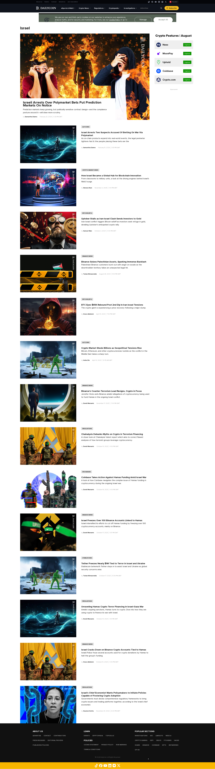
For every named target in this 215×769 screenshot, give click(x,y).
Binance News (87, 256)
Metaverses (173, 745)
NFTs (164, 745)
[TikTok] (149, 2)
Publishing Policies (41, 745)
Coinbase (155, 745)
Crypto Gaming (141, 740)
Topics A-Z (110, 736)
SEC (151, 736)
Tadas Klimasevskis (90, 274)
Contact (54, 2)
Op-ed (137, 750)
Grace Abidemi (88, 314)
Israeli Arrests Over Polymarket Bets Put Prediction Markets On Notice (62, 104)
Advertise (62, 2)
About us (39, 2)
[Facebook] (152, 2)
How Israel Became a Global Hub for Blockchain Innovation (111, 175)
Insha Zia (86, 360)
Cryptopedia (97, 736)
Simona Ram (87, 188)
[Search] (161, 8)
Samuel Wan (87, 231)
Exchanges (86, 472)
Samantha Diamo (31, 117)
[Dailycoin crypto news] (46, 8)
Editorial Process (55, 740)
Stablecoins (87, 558)
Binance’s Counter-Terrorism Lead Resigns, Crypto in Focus (111, 391)
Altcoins (85, 127)
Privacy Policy (107, 745)
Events (47, 2)
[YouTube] (156, 2)
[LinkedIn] (159, 2)
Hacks (176, 740)
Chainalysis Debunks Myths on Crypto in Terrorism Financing (112, 434)
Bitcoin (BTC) (87, 213)
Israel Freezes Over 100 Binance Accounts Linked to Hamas (111, 520)
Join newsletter (73, 2)
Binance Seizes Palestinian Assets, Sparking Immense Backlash (113, 261)
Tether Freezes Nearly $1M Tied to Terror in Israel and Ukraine (113, 563)
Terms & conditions (92, 749)
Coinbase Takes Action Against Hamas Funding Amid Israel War (113, 477)
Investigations (141, 736)
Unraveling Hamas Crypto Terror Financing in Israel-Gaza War (112, 606)
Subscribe (173, 8)
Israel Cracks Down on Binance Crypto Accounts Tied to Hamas (114, 649)
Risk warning (121, 745)
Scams (137, 745)
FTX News (167, 740)
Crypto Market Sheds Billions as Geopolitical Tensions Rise (111, 348)
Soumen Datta (88, 711)
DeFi (151, 740)
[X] (166, 2)
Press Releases (39, 740)
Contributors (60, 736)
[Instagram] (162, 2)
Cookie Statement (91, 745)
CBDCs (158, 740)
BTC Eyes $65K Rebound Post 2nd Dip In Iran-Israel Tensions (112, 305)
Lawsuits (159, 736)
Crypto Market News (90, 170)
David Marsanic (88, 403)
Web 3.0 (168, 736)
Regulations (87, 428)
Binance (146, 745)
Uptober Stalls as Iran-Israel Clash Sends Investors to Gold (111, 218)
